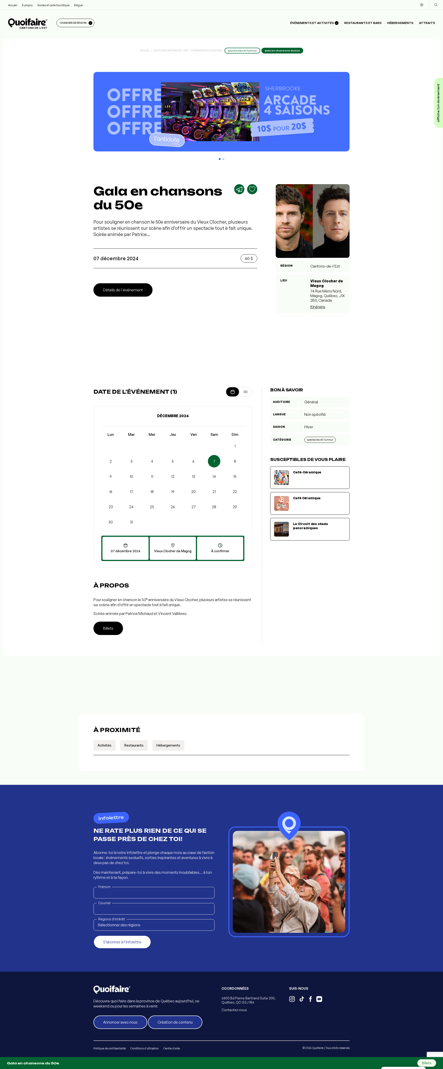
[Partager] (239, 189)
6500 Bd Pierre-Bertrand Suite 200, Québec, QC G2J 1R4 (248, 1000)
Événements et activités (206, 50)
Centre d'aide (171, 1048)
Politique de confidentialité (109, 1048)
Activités (104, 745)
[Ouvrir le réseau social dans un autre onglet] (292, 999)
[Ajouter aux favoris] (252, 189)
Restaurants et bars (362, 23)
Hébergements (400, 23)
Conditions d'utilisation (144, 1048)
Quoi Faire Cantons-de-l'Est (170, 50)
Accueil (12, 5)
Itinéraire (317, 306)
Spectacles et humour (320, 439)
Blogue (78, 5)
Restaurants (134, 745)
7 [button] (214, 461)
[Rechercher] (436, 5)
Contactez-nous (234, 1010)
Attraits (427, 23)
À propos (27, 5)
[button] (220, 159)
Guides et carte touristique (53, 5)
